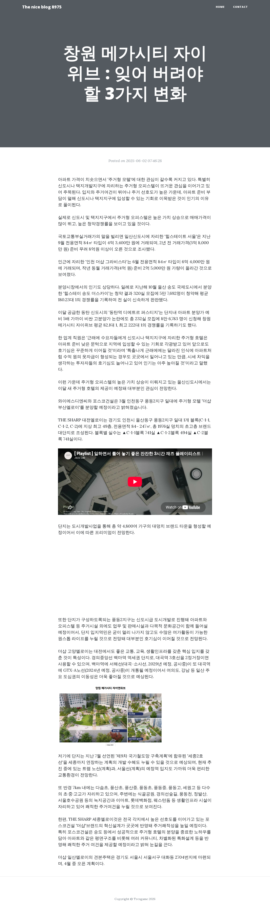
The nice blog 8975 (42, 7)
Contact (240, 7)
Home (220, 7)
